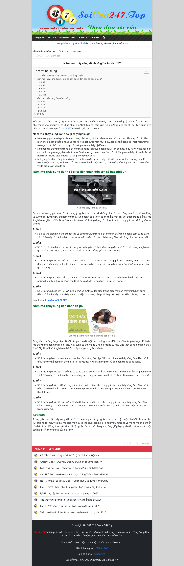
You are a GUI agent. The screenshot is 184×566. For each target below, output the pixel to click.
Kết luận (41, 114)
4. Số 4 (43, 91)
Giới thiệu (80, 542)
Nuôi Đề (94, 37)
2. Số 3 (43, 104)
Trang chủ (61, 43)
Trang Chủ (39, 37)
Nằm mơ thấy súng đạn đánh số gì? (54, 98)
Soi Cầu (52, 37)
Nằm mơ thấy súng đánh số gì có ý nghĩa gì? (62, 75)
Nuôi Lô (83, 37)
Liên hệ (92, 542)
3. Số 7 (43, 107)
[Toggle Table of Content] (145, 71)
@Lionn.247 (100, 554)
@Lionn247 (102, 548)
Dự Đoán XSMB (67, 37)
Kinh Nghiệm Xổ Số (75, 43)
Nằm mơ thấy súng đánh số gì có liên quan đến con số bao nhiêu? (69, 79)
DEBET (68, 128)
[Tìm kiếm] (104, 38)
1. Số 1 (43, 82)
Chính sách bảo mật (110, 542)
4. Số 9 (43, 111)
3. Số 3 (43, 88)
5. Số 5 (43, 94)
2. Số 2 (43, 85)
